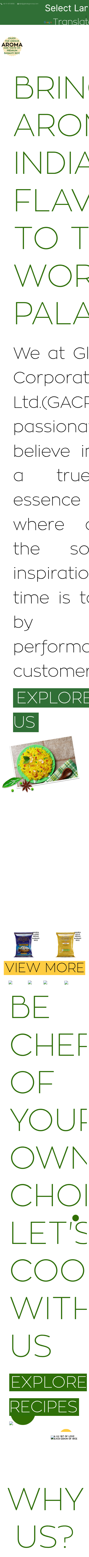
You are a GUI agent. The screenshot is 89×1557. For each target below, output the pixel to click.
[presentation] (11, 948)
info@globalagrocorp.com (28, 4)
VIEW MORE (44, 968)
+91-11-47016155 (8, 4)
